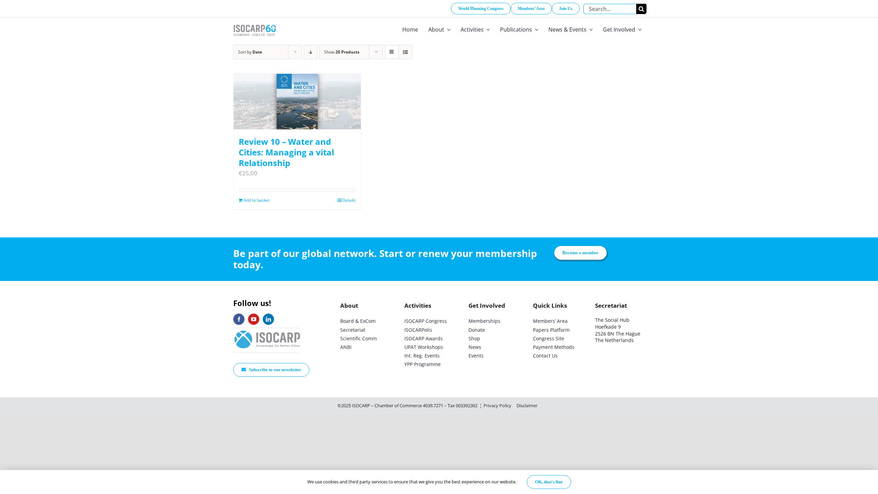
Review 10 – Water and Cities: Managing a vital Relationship (286, 152)
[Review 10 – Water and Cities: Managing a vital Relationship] (297, 101)
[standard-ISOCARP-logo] (267, 331)
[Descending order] (310, 52)
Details (349, 200)
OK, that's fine (549, 481)
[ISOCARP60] (255, 23)
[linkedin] (268, 319)
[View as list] (405, 52)
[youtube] (253, 319)
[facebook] (239, 319)
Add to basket (257, 200)
